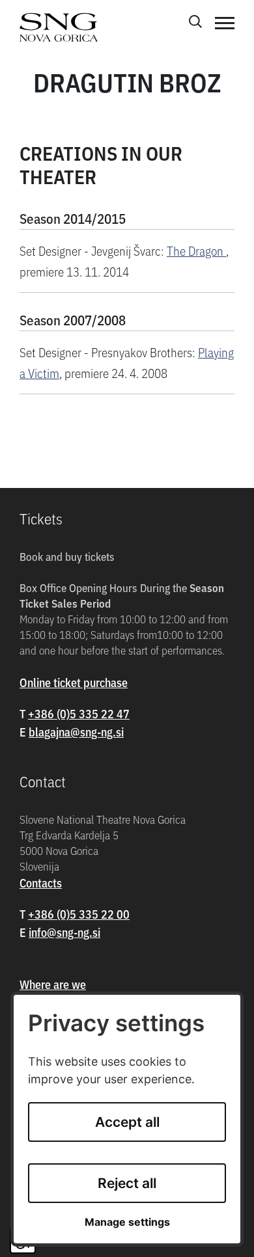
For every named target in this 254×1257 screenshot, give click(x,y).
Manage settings (127, 1222)
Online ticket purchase (74, 682)
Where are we (53, 984)
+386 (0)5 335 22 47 (79, 713)
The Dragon (196, 250)
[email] (76, 731)
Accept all (127, 1122)
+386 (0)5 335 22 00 (79, 914)
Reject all (127, 1183)
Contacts (41, 882)
